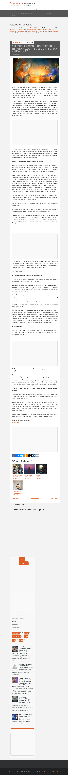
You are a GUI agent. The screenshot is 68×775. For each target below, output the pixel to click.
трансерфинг (14, 28)
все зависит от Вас (27, 28)
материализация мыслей (34, 29)
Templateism (47, 772)
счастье (39, 28)
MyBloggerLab (55, 772)
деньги (21, 640)
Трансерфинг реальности (18, 618)
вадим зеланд (50, 28)
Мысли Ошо (15, 624)
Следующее (15, 498)
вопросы (24, 42)
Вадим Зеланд (49, 8)
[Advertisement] (35, 132)
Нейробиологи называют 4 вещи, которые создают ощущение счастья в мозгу (25, 700)
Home (11, 12)
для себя (17, 12)
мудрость (13, 29)
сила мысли (48, 29)
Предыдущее (54, 498)
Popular (23, 563)
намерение (33, 32)
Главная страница (35, 498)
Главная (31, 8)
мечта (47, 31)
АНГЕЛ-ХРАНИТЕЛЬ (25, 714)
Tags (22, 559)
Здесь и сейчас (16, 627)
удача (40, 31)
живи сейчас (20, 31)
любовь (21, 29)
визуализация (22, 32)
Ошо (14, 640)
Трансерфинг (39, 8)
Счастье (14, 621)
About (14, 559)
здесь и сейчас (32, 31)
